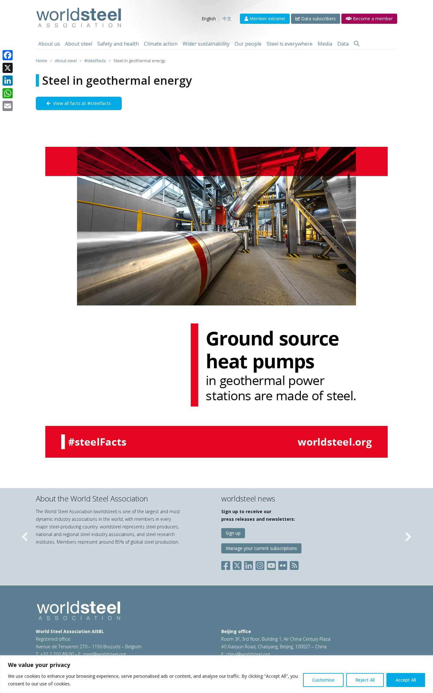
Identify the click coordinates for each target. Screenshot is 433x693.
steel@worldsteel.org (104, 654)
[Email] (7, 106)
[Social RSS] (294, 564)
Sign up (233, 533)
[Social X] (237, 564)
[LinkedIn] (7, 80)
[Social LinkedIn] (248, 564)
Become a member (372, 19)
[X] (7, 68)
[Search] (356, 43)
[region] (216, 674)
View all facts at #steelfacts (81, 103)
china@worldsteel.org (248, 654)
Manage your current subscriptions (261, 548)
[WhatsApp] (7, 93)
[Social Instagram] (259, 564)
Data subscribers (318, 19)
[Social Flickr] (282, 564)
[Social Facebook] (227, 564)
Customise (323, 680)
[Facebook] (7, 55)
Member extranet (266, 19)
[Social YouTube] (271, 564)
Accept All (406, 680)
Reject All (365, 680)
